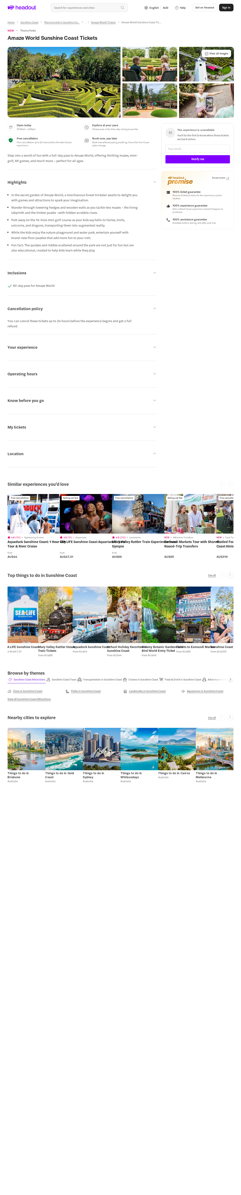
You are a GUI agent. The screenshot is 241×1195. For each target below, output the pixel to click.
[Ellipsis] (85, 24)
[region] (41, 514)
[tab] (27, 680)
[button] (64, 82)
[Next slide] (230, 575)
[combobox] (89, 7)
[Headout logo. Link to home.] (22, 7)
